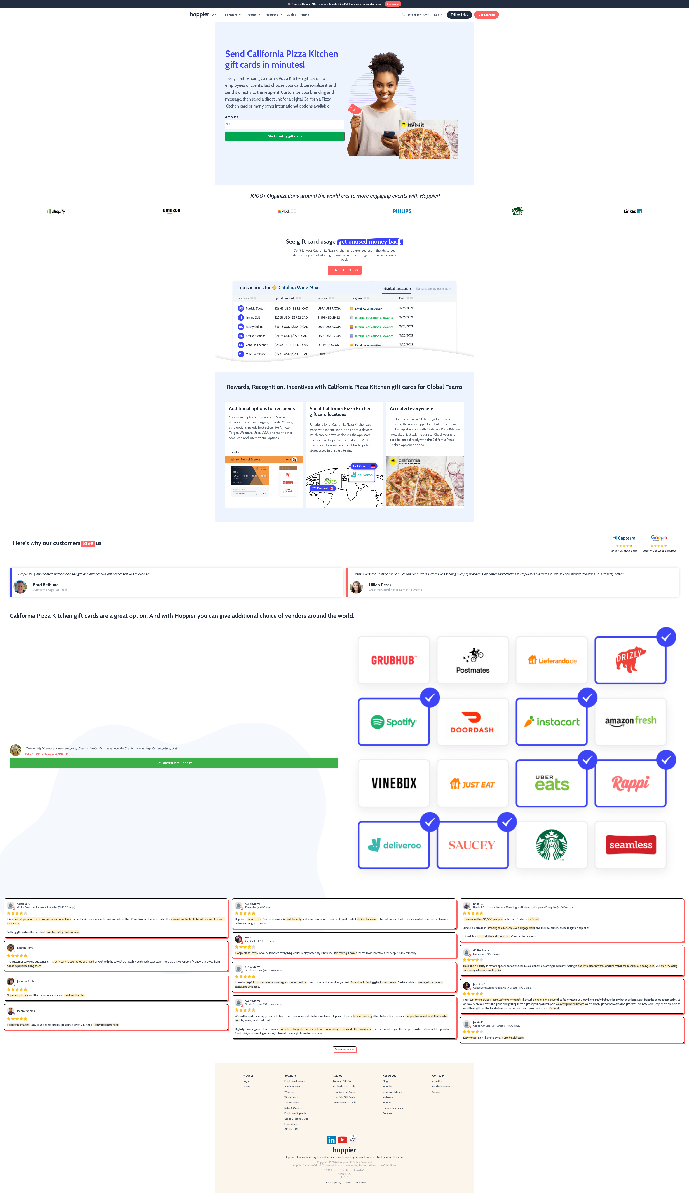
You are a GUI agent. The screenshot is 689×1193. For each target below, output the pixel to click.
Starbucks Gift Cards (344, 1086)
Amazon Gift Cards (343, 1081)
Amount (231, 117)
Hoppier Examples (393, 1108)
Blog (385, 1081)
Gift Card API (291, 1129)
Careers (436, 1092)
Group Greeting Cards (296, 1118)
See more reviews (344, 1049)
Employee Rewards (295, 1081)
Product (251, 14)
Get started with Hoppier (174, 763)
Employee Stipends (295, 1113)
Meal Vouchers (292, 1086)
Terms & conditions (355, 1182)
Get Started (486, 15)
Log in (438, 14)
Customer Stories (392, 1092)
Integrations (291, 1124)
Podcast (387, 1113)
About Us (437, 1081)
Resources (271, 14)
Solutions (231, 14)
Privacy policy (333, 1182)
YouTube (387, 1086)
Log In (246, 1081)
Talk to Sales (459, 14)
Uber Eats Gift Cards (344, 1097)
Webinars (289, 1092)
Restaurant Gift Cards (344, 1102)
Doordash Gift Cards (344, 1092)
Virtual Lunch (291, 1097)
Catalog (291, 14)
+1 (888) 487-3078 (417, 14)
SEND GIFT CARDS (344, 270)
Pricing (304, 14)
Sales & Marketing (294, 1108)
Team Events (291, 1102)
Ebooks (387, 1102)
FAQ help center (441, 1086)
